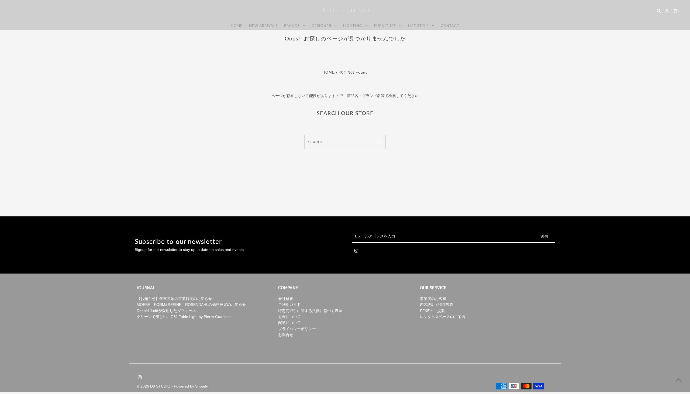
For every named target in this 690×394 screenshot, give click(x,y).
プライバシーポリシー (297, 329)
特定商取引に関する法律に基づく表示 (310, 311)
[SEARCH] (659, 11)
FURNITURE (385, 25)
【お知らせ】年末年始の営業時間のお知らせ (174, 298)
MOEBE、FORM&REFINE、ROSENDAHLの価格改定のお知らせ (191, 304)
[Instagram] (356, 252)
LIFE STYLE (418, 25)
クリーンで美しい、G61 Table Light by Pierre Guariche (184, 316)
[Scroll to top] (678, 380)
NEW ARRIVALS (263, 25)
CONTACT (450, 25)
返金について (289, 316)
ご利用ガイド (289, 304)
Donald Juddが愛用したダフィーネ (166, 311)
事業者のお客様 (433, 298)
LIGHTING (352, 25)
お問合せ (285, 335)
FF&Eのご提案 (432, 311)
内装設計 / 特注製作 (436, 304)
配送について (289, 322)
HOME (237, 25)
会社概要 (285, 298)
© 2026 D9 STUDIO (154, 386)
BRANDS (292, 25)
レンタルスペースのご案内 (442, 316)
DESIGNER (321, 25)
